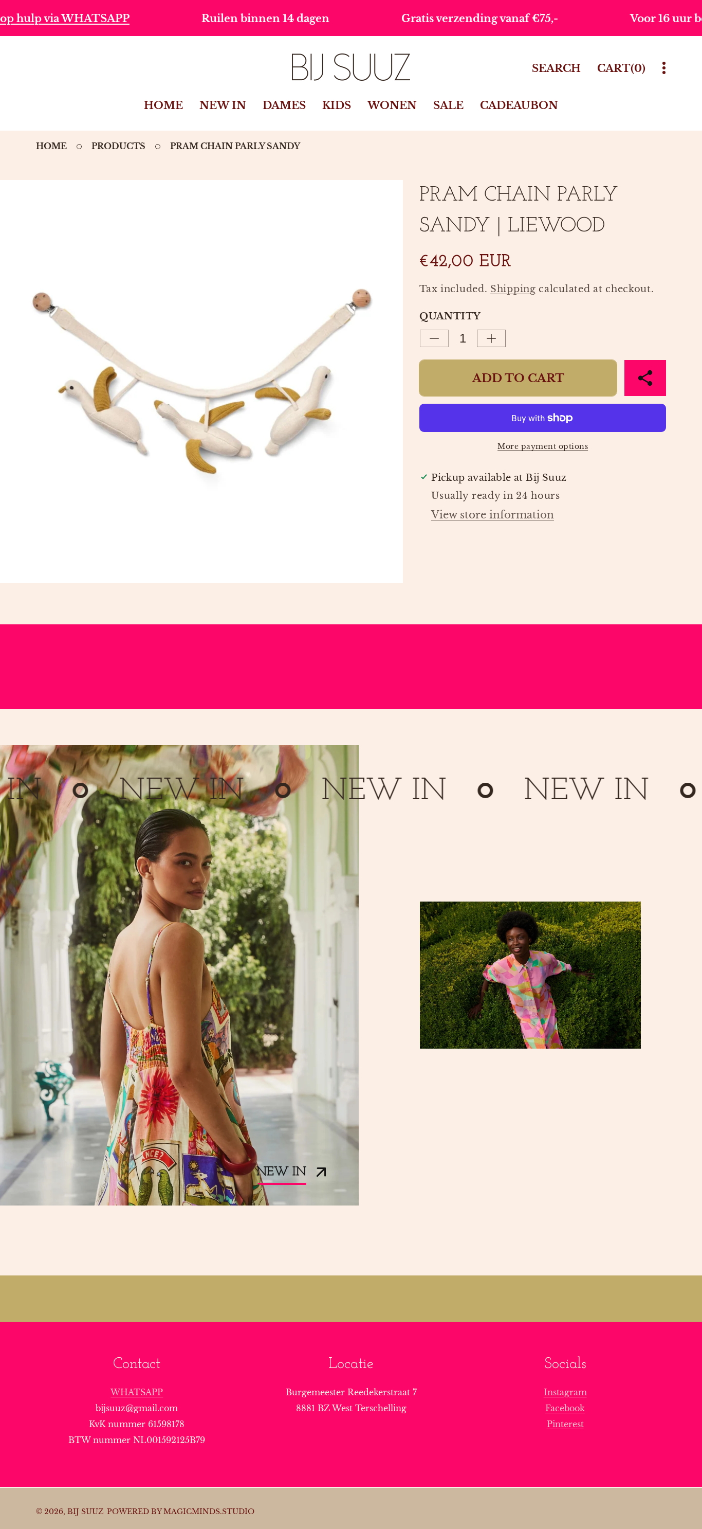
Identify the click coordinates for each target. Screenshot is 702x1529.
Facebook (565, 1408)
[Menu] (664, 68)
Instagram (565, 1392)
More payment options (542, 446)
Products (118, 146)
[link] (530, 975)
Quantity (450, 316)
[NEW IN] (179, 975)
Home (51, 146)
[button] (645, 378)
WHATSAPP (136, 1392)
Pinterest (565, 1424)
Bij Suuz (85, 1511)
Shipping (513, 289)
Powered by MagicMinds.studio (180, 1511)
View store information (492, 515)
